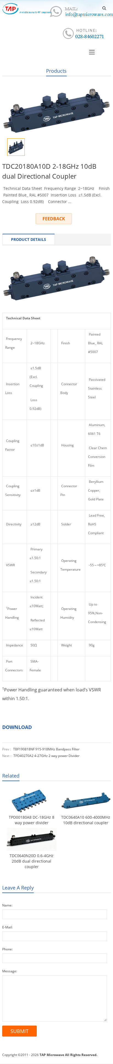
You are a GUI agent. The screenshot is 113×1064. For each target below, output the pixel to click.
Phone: (7, 949)
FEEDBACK (54, 219)
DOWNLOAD (17, 727)
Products (56, 70)
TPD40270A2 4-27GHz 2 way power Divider (46, 755)
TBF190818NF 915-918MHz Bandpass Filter (46, 749)
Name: (7, 905)
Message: (9, 971)
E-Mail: (7, 927)
